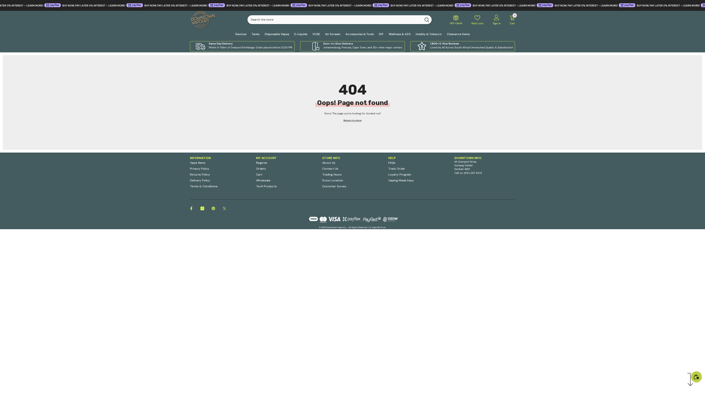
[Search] (339, 19)
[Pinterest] (213, 208)
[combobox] (334, 19)
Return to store (353, 120)
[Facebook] (191, 208)
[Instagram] (202, 208)
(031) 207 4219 (473, 173)
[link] (242, 46)
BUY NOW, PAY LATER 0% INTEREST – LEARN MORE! (74, 5)
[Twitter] (224, 208)
